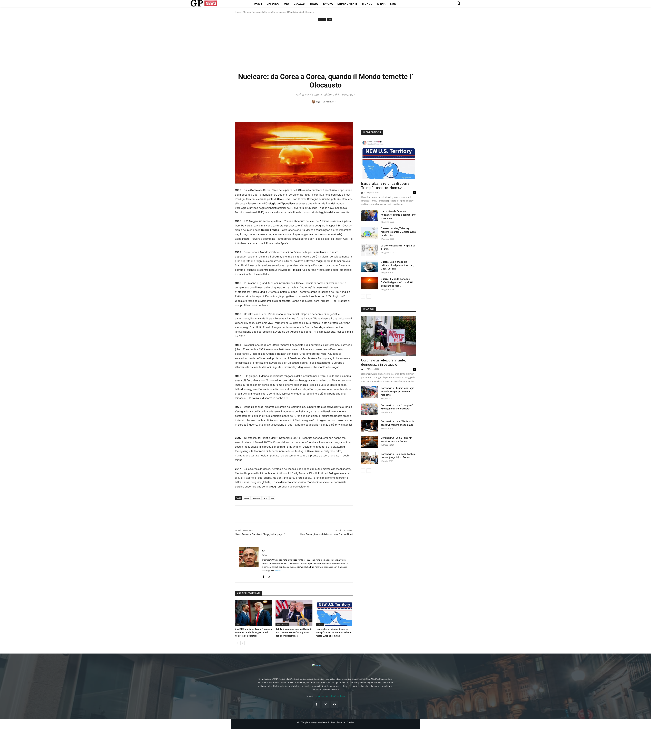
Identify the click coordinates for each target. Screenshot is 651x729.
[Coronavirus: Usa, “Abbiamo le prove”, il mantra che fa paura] (369, 425)
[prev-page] (237, 643)
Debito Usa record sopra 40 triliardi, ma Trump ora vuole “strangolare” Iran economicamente (293, 632)
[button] (458, 3)
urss (265, 498)
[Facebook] (238, 514)
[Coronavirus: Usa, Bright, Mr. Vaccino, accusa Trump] (369, 442)
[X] (246, 514)
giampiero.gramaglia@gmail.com (330, 696)
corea (246, 498)
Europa (320, 625)
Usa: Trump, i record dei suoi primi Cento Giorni (326, 534)
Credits (350, 722)
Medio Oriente (282, 625)
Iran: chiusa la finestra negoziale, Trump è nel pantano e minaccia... (398, 214)
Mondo (246, 12)
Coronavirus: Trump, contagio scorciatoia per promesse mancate (397, 391)
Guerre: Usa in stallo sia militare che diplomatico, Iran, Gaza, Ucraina (397, 265)
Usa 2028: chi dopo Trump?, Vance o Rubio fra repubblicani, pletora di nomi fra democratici (253, 632)
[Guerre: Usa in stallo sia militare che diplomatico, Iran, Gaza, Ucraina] (369, 266)
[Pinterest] (254, 514)
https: (264, 555)
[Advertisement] (325, 47)
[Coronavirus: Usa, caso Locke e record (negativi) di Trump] (369, 458)
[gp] (314, 101)
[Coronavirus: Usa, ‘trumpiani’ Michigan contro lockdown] (369, 409)
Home (238, 12)
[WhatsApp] (261, 514)
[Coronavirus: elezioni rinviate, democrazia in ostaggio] (388, 336)
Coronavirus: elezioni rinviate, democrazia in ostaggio (383, 362)
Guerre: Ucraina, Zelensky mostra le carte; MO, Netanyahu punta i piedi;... (398, 232)
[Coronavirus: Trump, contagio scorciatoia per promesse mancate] (369, 392)
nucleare (256, 498)
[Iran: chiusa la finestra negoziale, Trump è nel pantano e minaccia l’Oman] (369, 215)
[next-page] (242, 643)
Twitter (278, 570)
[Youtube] (334, 704)
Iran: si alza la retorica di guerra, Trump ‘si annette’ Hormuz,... (385, 185)
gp (319, 101)
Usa (329, 19)
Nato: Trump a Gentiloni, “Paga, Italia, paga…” (260, 534)
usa (272, 498)
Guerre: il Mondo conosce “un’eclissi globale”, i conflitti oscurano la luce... (396, 282)
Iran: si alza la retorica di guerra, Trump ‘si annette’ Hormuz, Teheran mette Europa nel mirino (334, 632)
